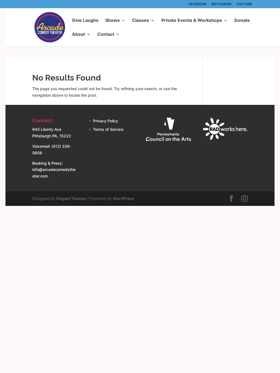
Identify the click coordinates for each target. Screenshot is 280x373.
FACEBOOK (197, 4)
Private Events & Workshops (191, 20)
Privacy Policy (105, 121)
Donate (242, 20)
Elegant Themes (71, 198)
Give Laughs (85, 20)
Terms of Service (108, 129)
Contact (105, 34)
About (78, 34)
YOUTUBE (244, 4)
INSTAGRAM (221, 4)
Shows (112, 20)
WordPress (123, 198)
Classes (140, 20)
